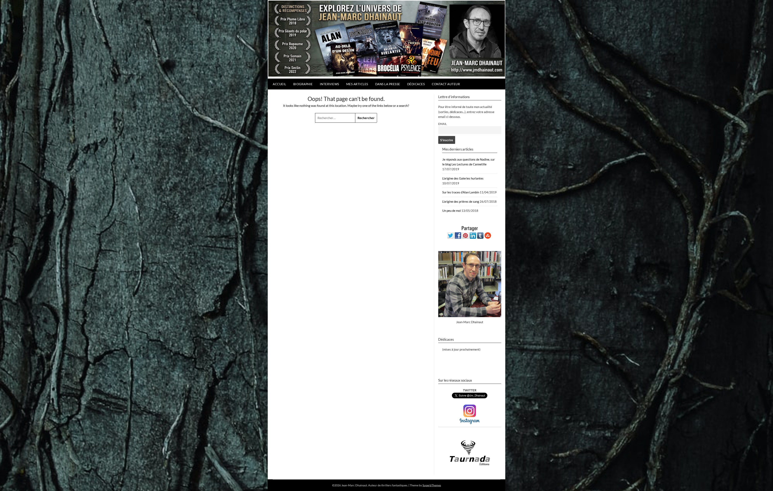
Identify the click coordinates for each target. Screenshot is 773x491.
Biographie (303, 84)
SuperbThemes (432, 485)
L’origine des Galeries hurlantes (463, 178)
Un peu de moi (451, 210)
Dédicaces (416, 84)
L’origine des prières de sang (460, 201)
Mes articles (357, 84)
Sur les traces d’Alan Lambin (460, 192)
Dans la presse (387, 84)
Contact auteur (446, 84)
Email (442, 124)
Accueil (279, 84)
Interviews (329, 84)
